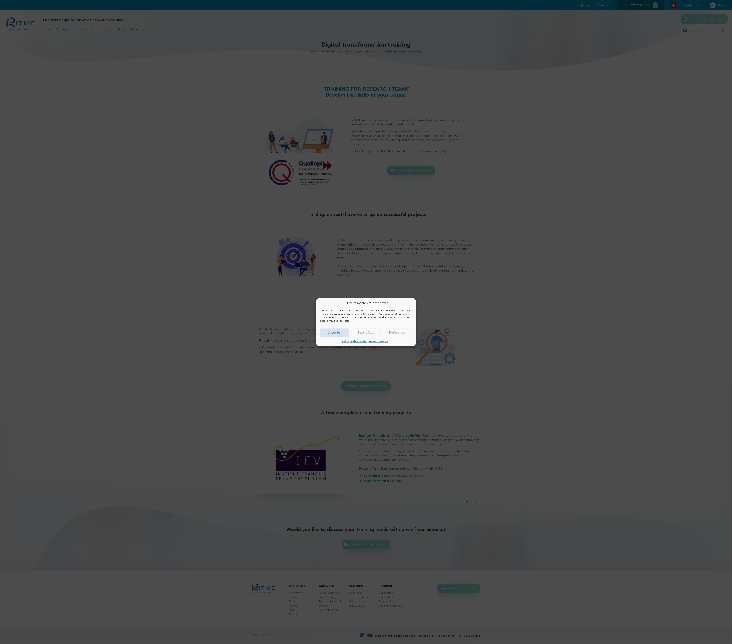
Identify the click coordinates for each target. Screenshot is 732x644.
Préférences (397, 332)
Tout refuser (366, 332)
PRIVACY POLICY (378, 341)
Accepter (334, 332)
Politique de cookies (354, 341)
